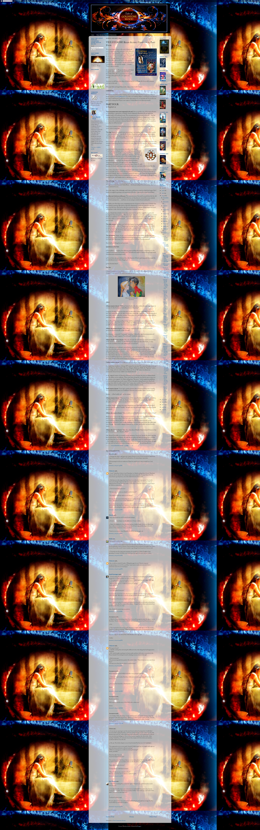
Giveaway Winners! (166, 276)
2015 (163, 193)
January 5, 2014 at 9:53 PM (115, 666)
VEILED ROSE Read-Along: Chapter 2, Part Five (165, 284)
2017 (163, 188)
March (165, 226)
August (165, 214)
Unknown (111, 471)
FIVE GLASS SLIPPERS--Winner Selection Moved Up (166, 248)
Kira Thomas (112, 781)
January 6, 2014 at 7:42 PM (116, 807)
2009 (163, 410)
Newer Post (110, 817)
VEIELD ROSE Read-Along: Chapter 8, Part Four (165, 380)
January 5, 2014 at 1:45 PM (115, 466)
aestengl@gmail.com (121, 97)
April (164, 224)
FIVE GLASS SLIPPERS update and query (166, 370)
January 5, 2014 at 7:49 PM (115, 569)
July (164, 216)
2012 (163, 402)
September (166, 210)
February (165, 229)
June (164, 219)
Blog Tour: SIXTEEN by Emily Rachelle (165, 259)
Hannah (111, 515)
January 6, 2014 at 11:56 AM (116, 723)
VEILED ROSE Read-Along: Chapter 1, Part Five (165, 295)
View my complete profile (96, 148)
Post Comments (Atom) (119, 821)
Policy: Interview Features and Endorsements (106, 35)
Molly (110, 539)
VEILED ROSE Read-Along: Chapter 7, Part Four (165, 391)
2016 (163, 191)
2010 (163, 407)
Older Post (153, 817)
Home (92, 35)
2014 (163, 196)
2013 (163, 400)
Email (92, 46)
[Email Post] (132, 446)
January (165, 233)
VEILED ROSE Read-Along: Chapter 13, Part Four (165, 306)
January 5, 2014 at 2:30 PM (115, 510)
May (164, 221)
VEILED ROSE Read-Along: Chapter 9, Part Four (165, 351)
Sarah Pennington (114, 574)
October (165, 206)
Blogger (139, 826)
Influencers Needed (166, 264)
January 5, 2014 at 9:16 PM (115, 611)
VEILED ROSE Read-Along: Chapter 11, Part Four (165, 329)
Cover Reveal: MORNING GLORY (165, 361)
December (165, 198)
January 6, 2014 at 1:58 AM (116, 708)
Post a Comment (112, 810)
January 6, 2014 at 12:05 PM (116, 776)
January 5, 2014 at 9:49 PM (115, 640)
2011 (163, 405)
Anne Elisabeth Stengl (96, 118)
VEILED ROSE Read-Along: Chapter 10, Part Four (165, 340)
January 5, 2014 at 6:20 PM (116, 555)
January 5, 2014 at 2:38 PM (115, 533)
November (166, 202)
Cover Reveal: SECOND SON (165, 239)
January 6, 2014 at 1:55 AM (116, 691)
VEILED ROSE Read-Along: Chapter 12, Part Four (165, 318)
